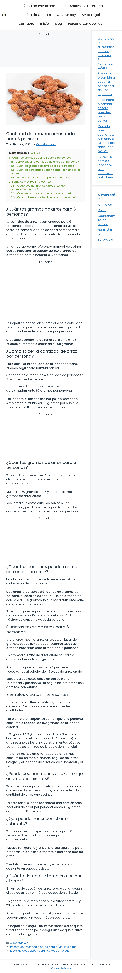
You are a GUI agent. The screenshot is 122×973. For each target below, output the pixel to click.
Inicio (44, 23)
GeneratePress (61, 968)
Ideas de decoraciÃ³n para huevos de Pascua (40, 950)
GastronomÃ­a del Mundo (106, 220)
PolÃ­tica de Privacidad (36, 6)
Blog (58, 23)
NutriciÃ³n (105, 230)
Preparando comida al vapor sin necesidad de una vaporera (107, 83)
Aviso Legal (91, 14)
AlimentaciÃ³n (19, 943)
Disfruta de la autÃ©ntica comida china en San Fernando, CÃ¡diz (106, 53)
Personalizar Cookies (85, 23)
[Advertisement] (45, 50)
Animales (105, 205)
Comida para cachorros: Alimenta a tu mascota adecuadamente (106, 138)
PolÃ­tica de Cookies (34, 14)
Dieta (102, 210)
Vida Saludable (105, 237)
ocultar (34, 153)
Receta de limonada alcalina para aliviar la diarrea (43, 947)
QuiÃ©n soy (66, 14)
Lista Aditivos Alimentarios (82, 6)
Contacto (26, 23)
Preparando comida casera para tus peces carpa (106, 110)
